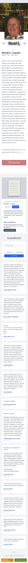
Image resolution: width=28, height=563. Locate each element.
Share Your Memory (10, 230)
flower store (19, 152)
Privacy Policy (10, 556)
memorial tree (20, 150)
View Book (7, 207)
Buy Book (15, 207)
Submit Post (14, 255)
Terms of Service (18, 556)
